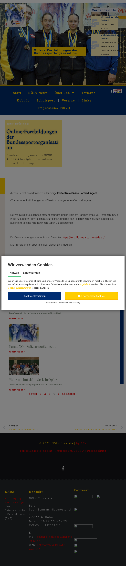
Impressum (51, 302)
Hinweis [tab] (15, 272)
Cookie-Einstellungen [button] (19, 287)
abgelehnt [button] (84, 284)
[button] (34, 296)
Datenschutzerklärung (69, 302)
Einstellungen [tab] (31, 272)
